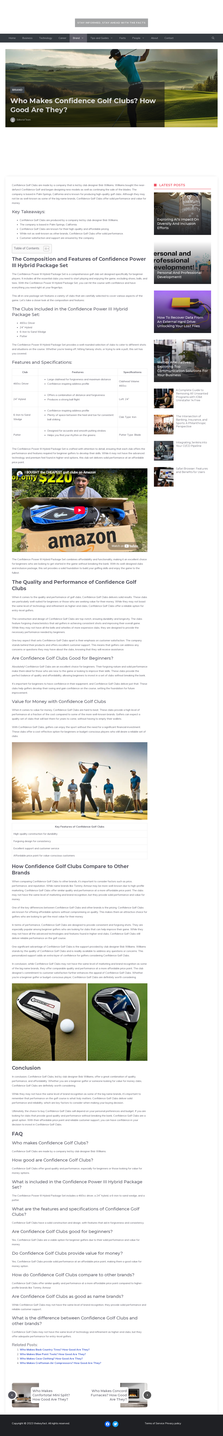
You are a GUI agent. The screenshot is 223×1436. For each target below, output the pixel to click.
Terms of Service (154, 1423)
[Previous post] (12, 1395)
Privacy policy (173, 1423)
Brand (76, 38)
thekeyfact (111, 11)
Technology (45, 38)
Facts (122, 38)
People (136, 38)
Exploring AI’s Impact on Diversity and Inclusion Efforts (178, 223)
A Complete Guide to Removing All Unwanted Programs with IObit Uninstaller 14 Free (192, 395)
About (154, 38)
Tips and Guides (99, 38)
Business (27, 38)
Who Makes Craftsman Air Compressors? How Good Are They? (60, 1363)
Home (12, 38)
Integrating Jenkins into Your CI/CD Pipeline (191, 444)
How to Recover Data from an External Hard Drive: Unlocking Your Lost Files (180, 322)
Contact (169, 38)
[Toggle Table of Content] (44, 248)
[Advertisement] (111, 152)
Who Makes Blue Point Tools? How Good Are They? (53, 1354)
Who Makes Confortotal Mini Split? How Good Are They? (51, 1395)
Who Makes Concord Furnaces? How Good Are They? (109, 1395)
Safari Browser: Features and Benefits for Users (192, 470)
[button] (213, 38)
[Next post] (147, 1395)
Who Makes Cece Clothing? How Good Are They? (51, 1358)
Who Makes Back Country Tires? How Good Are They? (55, 1349)
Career (62, 38)
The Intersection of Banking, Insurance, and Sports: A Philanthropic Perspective (191, 421)
